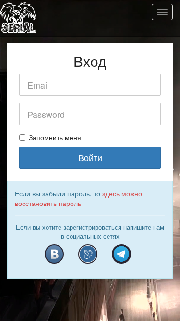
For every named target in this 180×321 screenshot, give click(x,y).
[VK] (54, 254)
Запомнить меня (55, 137)
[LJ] (87, 254)
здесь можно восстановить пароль (78, 198)
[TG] (121, 254)
